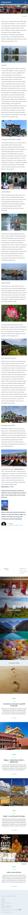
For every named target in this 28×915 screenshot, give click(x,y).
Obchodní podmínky (6, 903)
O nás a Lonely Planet (6, 906)
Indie (8, 151)
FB (12, 486)
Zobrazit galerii (5, 12)
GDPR (2, 904)
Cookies (3, 898)
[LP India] (4, 510)
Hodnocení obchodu (6, 907)
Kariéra (3, 900)
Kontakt (3, 901)
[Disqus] (14, 549)
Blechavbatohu (5, 486)
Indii (2, 88)
